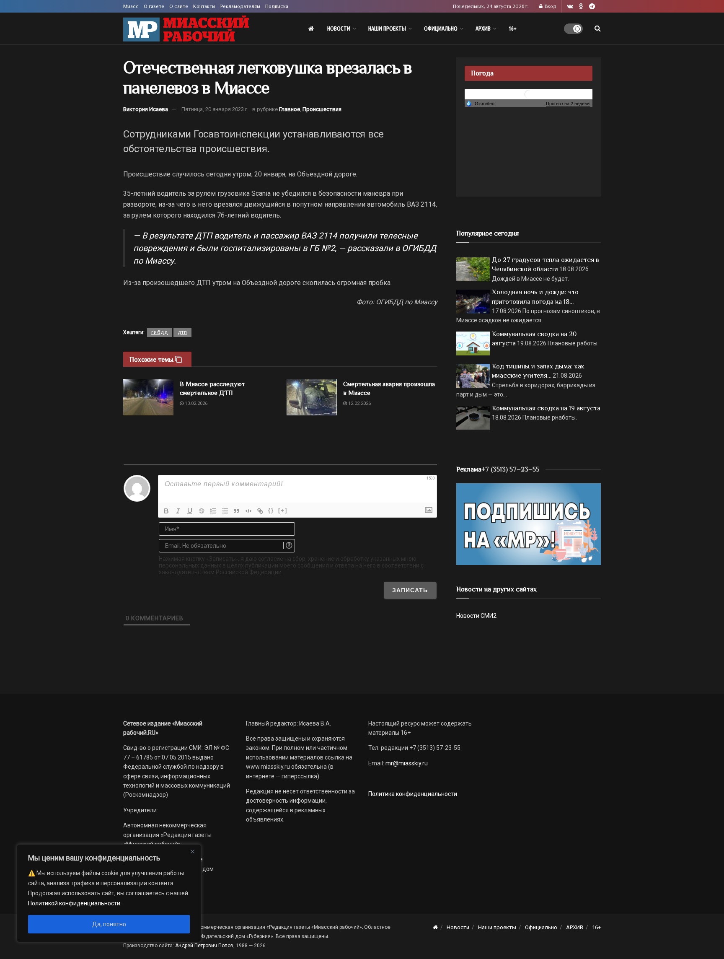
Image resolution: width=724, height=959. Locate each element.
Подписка (276, 6)
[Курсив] (178, 511)
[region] (109, 893)
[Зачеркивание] (201, 511)
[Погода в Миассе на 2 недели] (568, 103)
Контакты (204, 6)
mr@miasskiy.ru (406, 763)
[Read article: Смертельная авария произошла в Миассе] (312, 397)
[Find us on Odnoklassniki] (581, 6)
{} (271, 510)
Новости (338, 28)
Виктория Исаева (145, 109)
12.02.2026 (359, 403)
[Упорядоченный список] (213, 511)
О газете (154, 6)
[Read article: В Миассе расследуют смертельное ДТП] (148, 397)
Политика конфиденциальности (412, 794)
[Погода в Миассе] (529, 94)
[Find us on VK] (570, 6)
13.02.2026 (195, 403)
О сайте (178, 6)
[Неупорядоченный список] (225, 511)
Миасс (131, 6)
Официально (441, 28)
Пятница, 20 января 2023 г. (214, 109)
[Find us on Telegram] (592, 6)
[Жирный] (166, 511)
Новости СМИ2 (476, 615)
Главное (289, 109)
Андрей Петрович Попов (204, 946)
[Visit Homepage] (186, 29)
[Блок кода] (248, 511)
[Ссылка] (260, 511)
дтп (182, 332)
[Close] (192, 851)
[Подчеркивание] (190, 511)
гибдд (159, 332)
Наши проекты (387, 28)
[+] (282, 510)
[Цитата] (237, 511)
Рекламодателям (240, 6)
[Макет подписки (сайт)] (528, 523)
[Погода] (480, 103)
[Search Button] (598, 28)
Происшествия (322, 109)
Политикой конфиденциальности (74, 903)
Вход (549, 6)
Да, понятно (109, 924)
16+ (513, 28)
